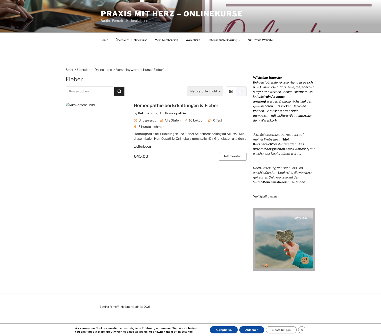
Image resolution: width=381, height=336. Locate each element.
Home (104, 40)
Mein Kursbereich (166, 40)
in (163, 113)
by (135, 113)
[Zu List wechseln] (241, 91)
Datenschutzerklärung (222, 40)
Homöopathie (175, 113)
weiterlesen (142, 146)
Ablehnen (251, 329)
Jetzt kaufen (232, 156)
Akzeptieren (224, 329)
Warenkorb (193, 40)
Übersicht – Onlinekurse (131, 40)
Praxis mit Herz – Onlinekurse (172, 13)
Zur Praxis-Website (260, 40)
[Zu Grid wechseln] (231, 91)
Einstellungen (281, 329)
